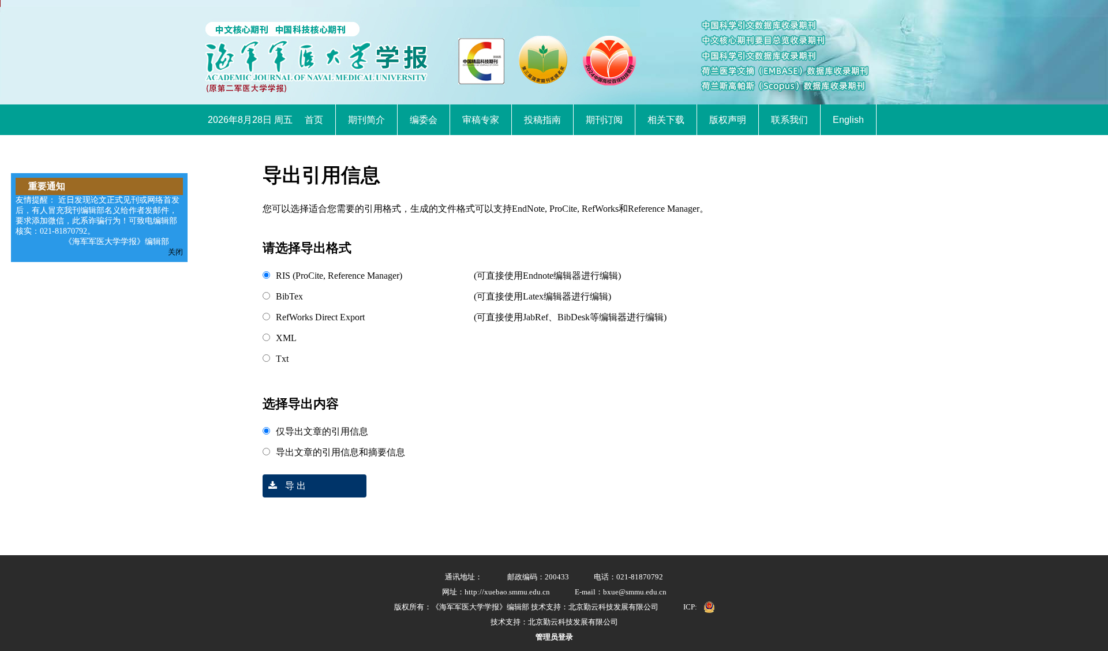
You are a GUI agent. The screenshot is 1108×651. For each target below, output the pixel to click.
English (848, 120)
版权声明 (727, 120)
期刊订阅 (604, 120)
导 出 (294, 486)
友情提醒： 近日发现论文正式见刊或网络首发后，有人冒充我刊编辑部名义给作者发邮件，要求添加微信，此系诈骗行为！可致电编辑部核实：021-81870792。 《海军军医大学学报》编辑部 (97, 221)
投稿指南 (542, 120)
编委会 (423, 120)
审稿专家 (480, 120)
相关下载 (665, 120)
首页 (314, 120)
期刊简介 (366, 120)
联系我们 (789, 120)
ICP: (690, 607)
